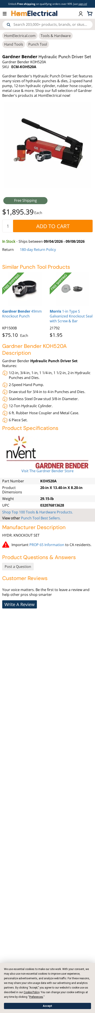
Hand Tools (13, 44)
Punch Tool (37, 44)
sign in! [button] (82, 4)
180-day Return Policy (38, 249)
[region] (47, 304)
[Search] (8, 24)
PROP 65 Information (46, 544)
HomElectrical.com (20, 35)
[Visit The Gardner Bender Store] (47, 452)
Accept (47, 1005)
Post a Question (18, 566)
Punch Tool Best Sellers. (41, 518)
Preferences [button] (36, 996)
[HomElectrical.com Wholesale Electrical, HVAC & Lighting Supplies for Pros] (34, 13)
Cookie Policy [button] (31, 992)
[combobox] (47, 24)
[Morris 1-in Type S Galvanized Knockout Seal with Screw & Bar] (72, 289)
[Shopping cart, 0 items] (90, 13)
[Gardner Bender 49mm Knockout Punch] (25, 289)
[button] (6, 13)
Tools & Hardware (56, 35)
